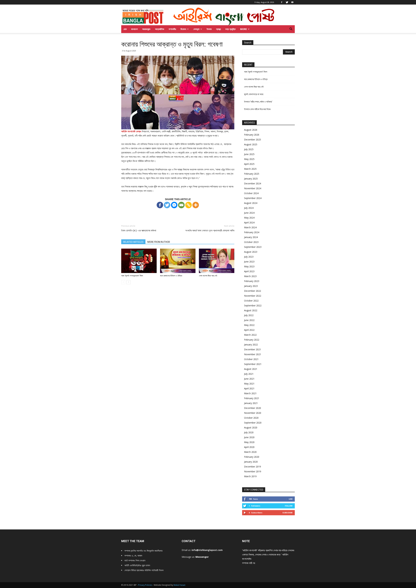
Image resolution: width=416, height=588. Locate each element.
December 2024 (252, 183)
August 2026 (250, 129)
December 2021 (252, 349)
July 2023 (249, 256)
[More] (195, 205)
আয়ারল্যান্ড (146, 29)
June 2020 (249, 437)
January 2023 (251, 285)
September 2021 (252, 364)
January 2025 (251, 178)
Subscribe (287, 512)
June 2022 (249, 320)
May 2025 (249, 159)
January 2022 (251, 344)
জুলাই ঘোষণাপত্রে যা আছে (253, 94)
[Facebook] (281, 2)
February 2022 (251, 339)
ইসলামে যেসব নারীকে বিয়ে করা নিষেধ (257, 109)
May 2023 (249, 266)
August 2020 (250, 427)
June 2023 (249, 261)
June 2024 (249, 212)
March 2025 (250, 168)
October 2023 (251, 242)
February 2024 (251, 232)
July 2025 (249, 149)
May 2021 (249, 383)
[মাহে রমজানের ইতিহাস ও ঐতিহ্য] (177, 261)
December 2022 (252, 290)
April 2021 (249, 388)
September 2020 (252, 422)
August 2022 (250, 310)
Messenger (202, 556)
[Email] (181, 205)
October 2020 (251, 417)
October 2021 (251, 359)
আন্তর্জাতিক (159, 29)
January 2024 (251, 237)
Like (290, 499)
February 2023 (251, 281)
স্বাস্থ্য (218, 29)
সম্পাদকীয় (172, 29)
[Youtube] (292, 2)
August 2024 (250, 203)
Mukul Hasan (179, 585)
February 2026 (251, 134)
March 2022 (250, 334)
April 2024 (249, 222)
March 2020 (250, 451)
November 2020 (252, 412)
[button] (291, 29)
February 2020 (251, 456)
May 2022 (249, 325)
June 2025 (249, 154)
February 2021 (251, 398)
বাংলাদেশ (134, 29)
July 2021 (249, 373)
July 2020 (249, 432)
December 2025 (252, 139)
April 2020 (249, 447)
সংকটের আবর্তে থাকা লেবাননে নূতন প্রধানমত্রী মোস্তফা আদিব (209, 230)
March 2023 (250, 276)
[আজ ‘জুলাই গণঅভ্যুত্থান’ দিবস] (139, 261)
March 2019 (250, 476)
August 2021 (250, 368)
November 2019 (252, 471)
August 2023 (250, 251)
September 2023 (252, 246)
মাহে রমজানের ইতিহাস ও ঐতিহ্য (171, 275)
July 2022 (249, 315)
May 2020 (249, 442)
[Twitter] (287, 2)
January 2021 (251, 403)
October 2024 (251, 193)
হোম (125, 29)
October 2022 (251, 300)
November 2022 (252, 295)
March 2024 (250, 227)
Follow (288, 506)
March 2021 (250, 393)
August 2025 (250, 144)
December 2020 (252, 408)
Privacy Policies (145, 585)
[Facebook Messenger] (174, 205)
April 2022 (249, 329)
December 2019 (252, 466)
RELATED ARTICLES (133, 242)
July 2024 (249, 207)
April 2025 (249, 163)
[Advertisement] (178, 213)
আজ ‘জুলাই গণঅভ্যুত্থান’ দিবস (132, 275)
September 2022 (252, 305)
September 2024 (252, 198)
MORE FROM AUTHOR (158, 242)
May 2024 (249, 217)
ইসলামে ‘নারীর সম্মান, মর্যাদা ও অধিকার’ (258, 101)
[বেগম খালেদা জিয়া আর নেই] (216, 261)
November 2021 (252, 354)
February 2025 (251, 173)
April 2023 (249, 271)
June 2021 (249, 378)
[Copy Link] (188, 205)
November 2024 (252, 188)
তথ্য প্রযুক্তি (230, 29)
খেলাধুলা (196, 29)
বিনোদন (183, 29)
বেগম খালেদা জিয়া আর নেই (208, 275)
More (243, 29)
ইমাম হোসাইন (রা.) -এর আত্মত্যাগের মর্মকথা (138, 230)
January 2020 (251, 461)
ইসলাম (209, 29)
